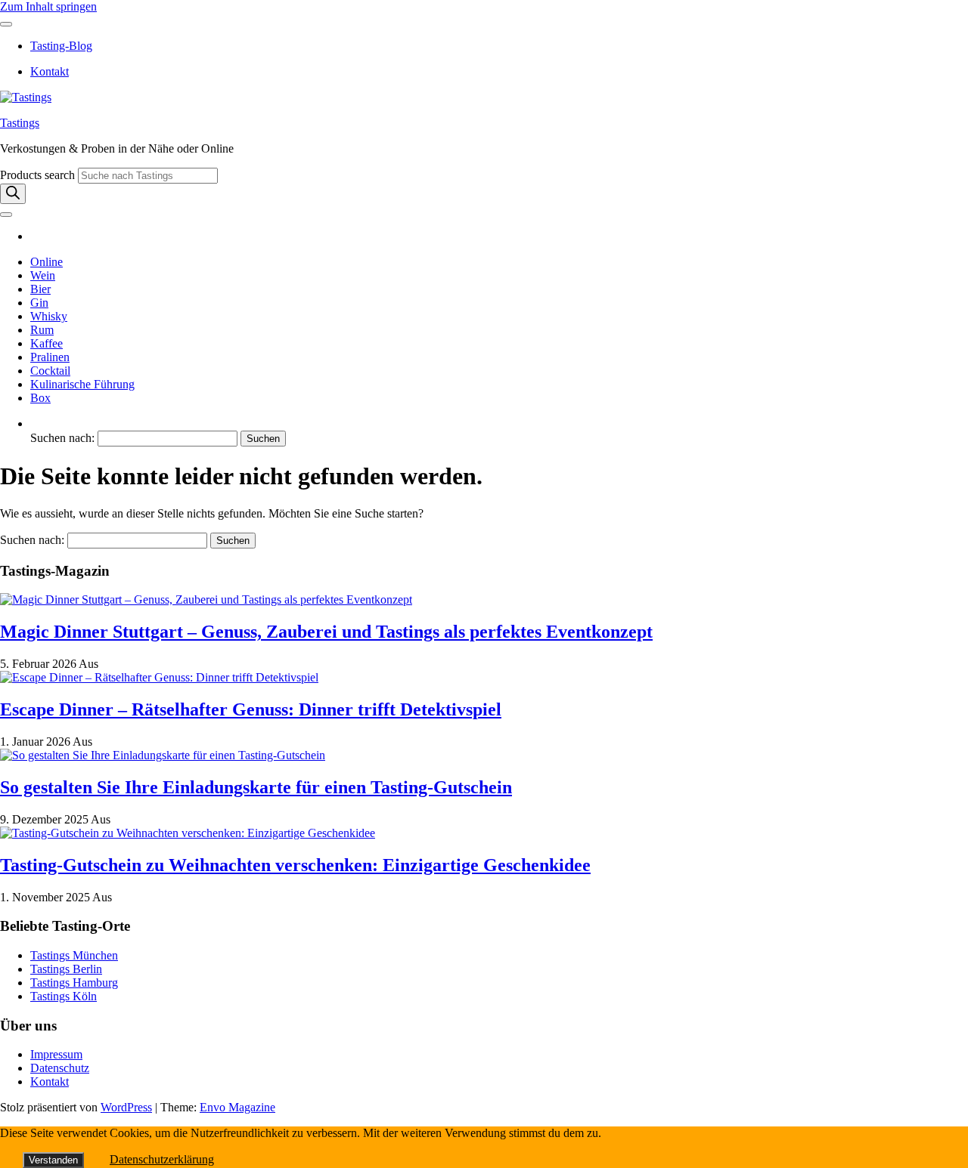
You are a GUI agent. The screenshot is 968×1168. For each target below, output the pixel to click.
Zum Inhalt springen (48, 6)
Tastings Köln (63, 996)
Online (46, 261)
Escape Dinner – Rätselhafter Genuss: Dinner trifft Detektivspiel (250, 709)
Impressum (56, 1054)
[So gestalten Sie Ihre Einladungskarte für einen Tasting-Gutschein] (162, 755)
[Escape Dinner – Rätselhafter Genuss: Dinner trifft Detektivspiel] (159, 677)
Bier (40, 289)
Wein (42, 275)
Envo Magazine (237, 1107)
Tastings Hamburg (74, 982)
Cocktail (50, 370)
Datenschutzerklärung (162, 1159)
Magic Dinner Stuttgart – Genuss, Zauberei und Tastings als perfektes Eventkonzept (326, 631)
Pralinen (50, 357)
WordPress (126, 1107)
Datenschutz (59, 1067)
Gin (39, 302)
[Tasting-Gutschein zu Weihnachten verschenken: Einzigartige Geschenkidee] (187, 833)
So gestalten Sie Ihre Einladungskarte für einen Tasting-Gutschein (256, 787)
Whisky (48, 316)
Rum (42, 329)
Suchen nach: (62, 437)
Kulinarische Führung (82, 384)
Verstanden (53, 1160)
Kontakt (49, 71)
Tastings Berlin (66, 969)
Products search (39, 174)
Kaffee (46, 343)
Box (40, 397)
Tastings (19, 122)
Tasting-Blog (61, 45)
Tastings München (74, 955)
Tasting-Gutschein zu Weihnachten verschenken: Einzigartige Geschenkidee (295, 865)
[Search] (13, 194)
